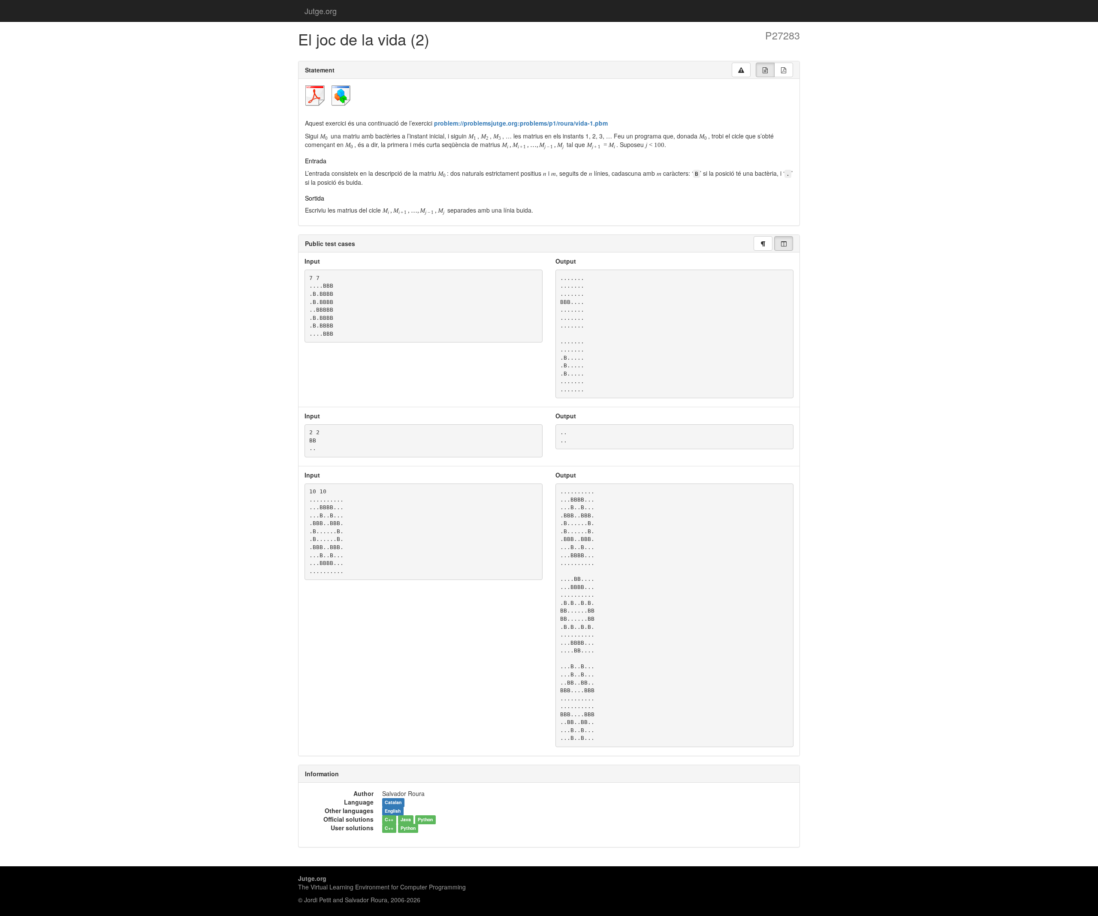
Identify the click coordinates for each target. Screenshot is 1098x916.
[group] (765, 70)
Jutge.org (321, 10)
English (393, 811)
